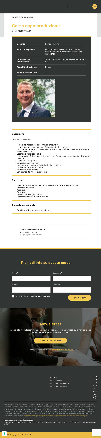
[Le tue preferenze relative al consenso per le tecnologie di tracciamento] (4, 433)
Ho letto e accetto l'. (33, 296)
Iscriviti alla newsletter (50, 341)
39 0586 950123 (30, 233)
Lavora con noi (56, 380)
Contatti (53, 377)
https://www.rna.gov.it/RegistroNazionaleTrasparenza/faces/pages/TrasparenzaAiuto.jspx (55, 416)
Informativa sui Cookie (58, 387)
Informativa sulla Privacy (40, 296)
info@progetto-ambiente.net (31, 235)
